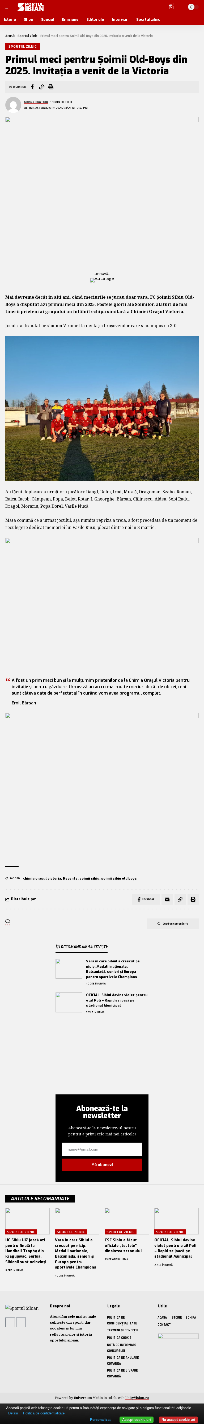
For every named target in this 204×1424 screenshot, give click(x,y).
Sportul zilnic (27, 36)
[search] (180, 7)
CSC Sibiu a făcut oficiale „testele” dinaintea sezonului (123, 1246)
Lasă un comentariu (175, 924)
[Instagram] (21, 1322)
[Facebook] (10, 1322)
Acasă (10, 36)
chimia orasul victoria (42, 878)
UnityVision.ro (137, 1398)
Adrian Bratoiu (36, 102)
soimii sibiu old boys (119, 878)
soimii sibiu (89, 878)
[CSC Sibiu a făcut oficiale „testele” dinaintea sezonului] (127, 1221)
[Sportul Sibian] (29, 7)
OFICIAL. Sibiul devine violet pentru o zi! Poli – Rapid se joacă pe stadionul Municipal (116, 1000)
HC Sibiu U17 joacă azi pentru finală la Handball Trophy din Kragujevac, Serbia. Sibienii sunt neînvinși (25, 1251)
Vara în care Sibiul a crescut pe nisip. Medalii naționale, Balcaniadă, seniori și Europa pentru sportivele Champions (75, 1254)
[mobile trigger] (9, 7)
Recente (70, 878)
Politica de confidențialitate (44, 1413)
